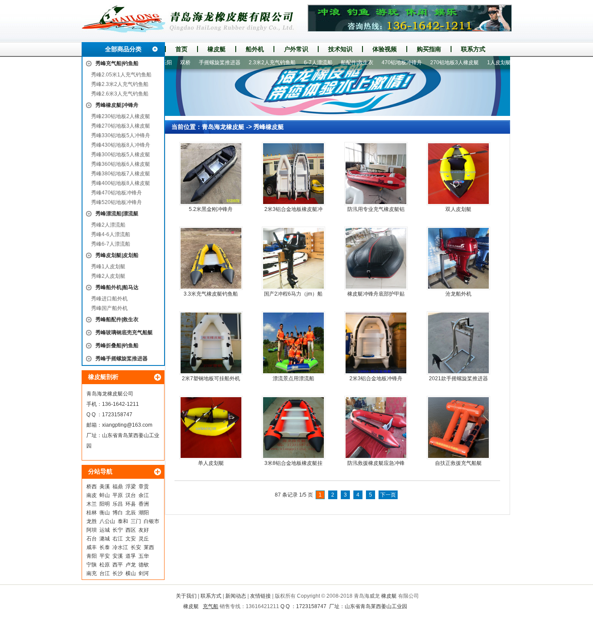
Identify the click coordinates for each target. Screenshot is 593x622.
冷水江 (120, 547)
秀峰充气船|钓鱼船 (117, 63)
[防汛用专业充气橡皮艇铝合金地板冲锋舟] (376, 173)
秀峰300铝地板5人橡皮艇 (120, 154)
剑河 (143, 573)
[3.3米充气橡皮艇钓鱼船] (211, 258)
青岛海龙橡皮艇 (223, 126)
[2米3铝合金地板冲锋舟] (376, 343)
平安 (104, 556)
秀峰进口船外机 (109, 299)
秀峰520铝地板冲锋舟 (116, 202)
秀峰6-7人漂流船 (110, 244)
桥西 (91, 487)
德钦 (143, 565)
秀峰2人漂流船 (108, 225)
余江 (143, 495)
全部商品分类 (123, 49)
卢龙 (130, 565)
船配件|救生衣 (343, 62)
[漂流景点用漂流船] (293, 343)
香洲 (143, 504)
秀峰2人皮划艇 (108, 276)
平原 (117, 495)
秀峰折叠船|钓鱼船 (117, 345)
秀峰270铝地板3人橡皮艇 (120, 126)
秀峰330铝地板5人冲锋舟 (120, 135)
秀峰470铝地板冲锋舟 (116, 193)
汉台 (130, 495)
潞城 (104, 539)
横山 (130, 573)
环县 (130, 504)
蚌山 (104, 495)
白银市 (151, 521)
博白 (117, 513)
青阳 (91, 556)
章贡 (143, 487)
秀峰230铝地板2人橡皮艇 (120, 116)
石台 (91, 539)
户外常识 (296, 49)
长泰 (104, 547)
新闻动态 (235, 596)
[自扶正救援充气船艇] (458, 427)
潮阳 (143, 513)
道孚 (130, 556)
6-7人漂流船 (304, 62)
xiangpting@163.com (127, 425)
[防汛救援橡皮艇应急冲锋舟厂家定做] (376, 427)
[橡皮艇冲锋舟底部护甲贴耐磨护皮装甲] (376, 258)
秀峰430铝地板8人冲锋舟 (120, 145)
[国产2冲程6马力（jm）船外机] (293, 258)
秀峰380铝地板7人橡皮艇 (120, 174)
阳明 (104, 504)
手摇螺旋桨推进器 (206, 62)
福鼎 (117, 487)
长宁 (117, 530)
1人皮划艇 (485, 62)
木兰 (91, 504)
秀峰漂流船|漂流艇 (117, 214)
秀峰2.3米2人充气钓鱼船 (119, 84)
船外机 (255, 49)
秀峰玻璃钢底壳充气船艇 (124, 332)
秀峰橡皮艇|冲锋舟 (117, 105)
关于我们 (186, 596)
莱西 (149, 547)
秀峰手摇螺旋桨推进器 (122, 358)
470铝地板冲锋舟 (388, 62)
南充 (91, 573)
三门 (136, 521)
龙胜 (91, 521)
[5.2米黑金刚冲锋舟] (211, 173)
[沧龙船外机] (458, 258)
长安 (136, 547)
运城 (104, 530)
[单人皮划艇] (211, 427)
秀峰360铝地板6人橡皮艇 (120, 164)
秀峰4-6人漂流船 (110, 234)
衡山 (104, 513)
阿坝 (91, 530)
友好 (143, 530)
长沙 (117, 573)
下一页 (388, 495)
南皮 (91, 495)
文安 (130, 539)
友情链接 (260, 596)
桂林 (91, 513)
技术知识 (340, 49)
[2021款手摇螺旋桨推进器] (458, 343)
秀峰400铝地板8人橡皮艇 (120, 183)
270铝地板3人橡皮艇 (440, 62)
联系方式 (473, 49)
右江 (117, 539)
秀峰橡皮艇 (269, 126)
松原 (104, 565)
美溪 (104, 487)
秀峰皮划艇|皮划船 (117, 255)
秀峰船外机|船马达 (117, 287)
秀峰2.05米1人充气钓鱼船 (121, 75)
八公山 (107, 521)
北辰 (130, 513)
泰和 (123, 521)
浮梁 (130, 487)
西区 (130, 530)
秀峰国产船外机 (109, 308)
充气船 (210, 606)
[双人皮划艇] (458, 173)
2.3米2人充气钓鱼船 (258, 62)
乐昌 (117, 504)
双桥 (171, 62)
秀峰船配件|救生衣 (117, 319)
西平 (117, 565)
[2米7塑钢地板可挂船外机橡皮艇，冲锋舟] (211, 343)
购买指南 (429, 49)
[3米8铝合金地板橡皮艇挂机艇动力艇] (293, 427)
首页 (181, 49)
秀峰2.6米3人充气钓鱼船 (119, 94)
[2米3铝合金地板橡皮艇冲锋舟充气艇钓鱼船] (293, 173)
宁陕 (91, 565)
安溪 (117, 556)
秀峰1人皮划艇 (108, 266)
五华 (143, 556)
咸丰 (91, 547)
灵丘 (143, 539)
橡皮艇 (217, 49)
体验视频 (384, 49)
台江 (104, 573)
